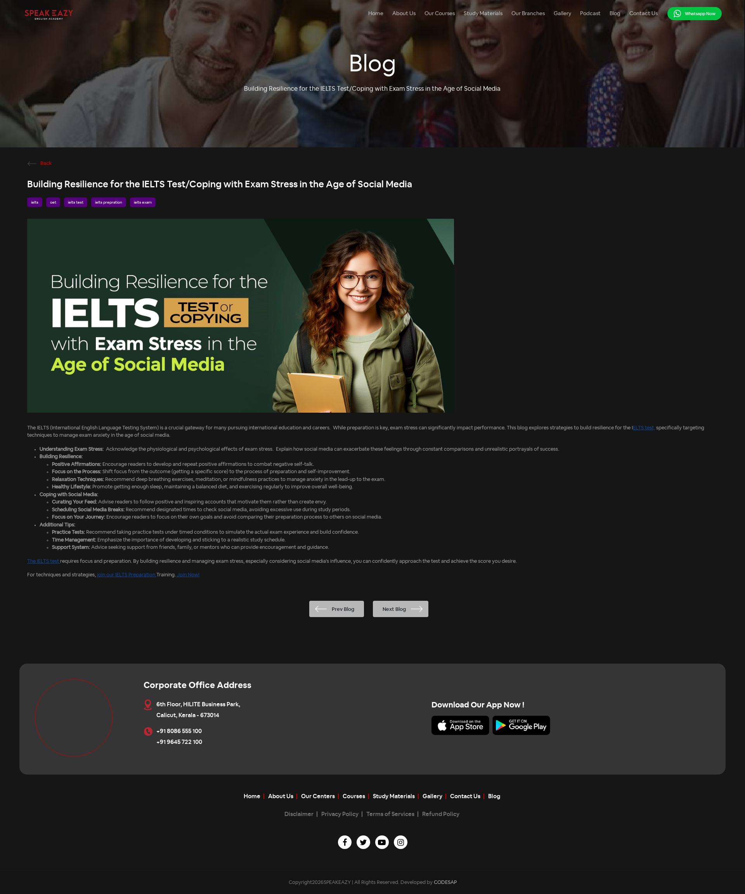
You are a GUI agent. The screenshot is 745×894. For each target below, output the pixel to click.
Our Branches (528, 13)
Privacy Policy (340, 814)
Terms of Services (390, 814)
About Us (404, 13)
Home (375, 13)
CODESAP (445, 882)
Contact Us (643, 13)
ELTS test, (644, 428)
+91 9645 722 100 (179, 742)
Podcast (590, 13)
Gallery (562, 13)
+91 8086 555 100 (179, 731)
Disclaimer (299, 814)
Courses (354, 796)
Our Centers (318, 796)
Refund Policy (440, 814)
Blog (615, 13)
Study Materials (483, 13)
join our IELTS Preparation (126, 575)
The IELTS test (43, 561)
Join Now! (187, 575)
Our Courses (439, 13)
